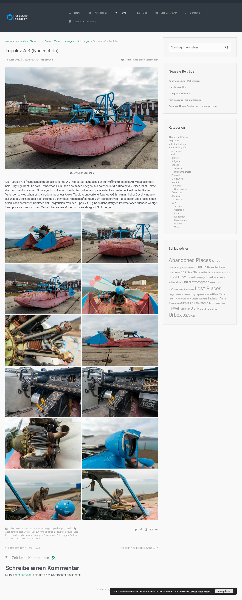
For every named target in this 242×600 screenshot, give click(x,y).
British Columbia (182, 171)
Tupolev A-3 (19, 538)
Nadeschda (18, 535)
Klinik (219, 282)
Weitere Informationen (200, 591)
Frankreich (176, 175)
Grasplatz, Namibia (180, 93)
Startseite (9, 41)
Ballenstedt (191, 268)
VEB (192, 315)
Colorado (179, 209)
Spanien (175, 196)
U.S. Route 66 (201, 308)
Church (177, 273)
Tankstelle (201, 303)
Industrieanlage (197, 277)
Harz (214, 272)
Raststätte (202, 299)
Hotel (183, 277)
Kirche (212, 282)
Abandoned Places (27, 41)
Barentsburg (66, 531)
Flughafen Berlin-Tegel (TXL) (24, 547)
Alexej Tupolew (31, 531)
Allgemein (174, 140)
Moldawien (177, 178)
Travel (57, 41)
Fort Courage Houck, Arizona (185, 100)
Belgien (175, 158)
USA (173, 203)
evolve (98, 590)
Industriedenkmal (177, 144)
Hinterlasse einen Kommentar (142, 59)
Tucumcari (185, 309)
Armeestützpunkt (177, 267)
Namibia (175, 182)
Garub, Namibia (178, 87)
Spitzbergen (83, 41)
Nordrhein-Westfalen (177, 299)
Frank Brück (46, 59)
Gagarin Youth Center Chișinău (138, 547)
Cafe (171, 272)
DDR (183, 272)
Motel (210, 294)
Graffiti (207, 272)
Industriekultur (176, 282)
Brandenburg (216, 267)
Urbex (37, 538)
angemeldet (25, 575)
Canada (175, 165)
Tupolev (9, 538)
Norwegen (69, 41)
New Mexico (180, 220)
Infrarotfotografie (177, 147)
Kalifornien (179, 216)
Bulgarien (176, 161)
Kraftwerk (173, 289)
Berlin (201, 267)
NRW (189, 299)
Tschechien (177, 199)
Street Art (187, 303)
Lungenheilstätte (176, 294)
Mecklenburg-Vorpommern (195, 294)
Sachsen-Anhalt (217, 298)
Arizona (178, 206)
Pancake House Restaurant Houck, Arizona (193, 106)
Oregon (178, 223)
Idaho (177, 213)
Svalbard (74, 535)
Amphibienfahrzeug (49, 531)
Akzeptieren (224, 591)
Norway (28, 535)
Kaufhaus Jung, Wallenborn (184, 81)
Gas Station (195, 272)
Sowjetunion (50, 535)
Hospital (174, 277)
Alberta (178, 168)
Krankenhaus (186, 289)
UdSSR (29, 538)
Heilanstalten (223, 272)
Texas (177, 227)
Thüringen (220, 303)
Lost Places (45, 41)
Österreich (176, 192)
